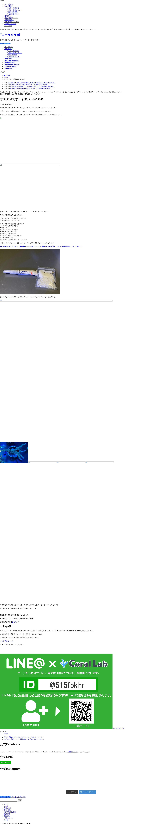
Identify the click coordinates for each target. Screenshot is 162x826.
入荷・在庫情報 (13, 8)
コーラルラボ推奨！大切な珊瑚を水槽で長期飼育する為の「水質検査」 (32, 82)
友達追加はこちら (118, 728)
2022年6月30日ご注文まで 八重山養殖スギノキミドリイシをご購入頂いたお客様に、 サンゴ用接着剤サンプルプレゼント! (41, 246)
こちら (14, 622)
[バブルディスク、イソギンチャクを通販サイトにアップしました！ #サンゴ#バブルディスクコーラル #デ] (20, 777)
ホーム (8, 4)
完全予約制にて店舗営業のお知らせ (110, 92)
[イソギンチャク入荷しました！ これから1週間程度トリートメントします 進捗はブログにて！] (61, 783)
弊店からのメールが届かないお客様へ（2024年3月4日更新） (30, 88)
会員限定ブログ (13, 14)
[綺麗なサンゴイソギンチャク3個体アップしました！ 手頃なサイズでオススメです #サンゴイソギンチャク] (61, 777)
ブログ (8, 6)
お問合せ (10, 24)
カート (8, 26)
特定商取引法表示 (10, 812)
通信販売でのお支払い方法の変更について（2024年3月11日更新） (32, 86)
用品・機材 (11, 18)
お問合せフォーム (72, 752)
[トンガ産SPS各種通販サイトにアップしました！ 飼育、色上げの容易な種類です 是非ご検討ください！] (20, 784)
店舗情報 (9, 20)
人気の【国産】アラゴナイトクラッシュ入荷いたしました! (23, 737)
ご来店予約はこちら (7, 641)
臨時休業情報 (12, 12)
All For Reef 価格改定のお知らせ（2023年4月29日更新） (29, 84)
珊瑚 (7, 16)
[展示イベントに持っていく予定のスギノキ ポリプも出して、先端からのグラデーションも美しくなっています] (101, 785)
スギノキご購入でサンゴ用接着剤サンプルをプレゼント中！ (24, 739)
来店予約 (11, 22)
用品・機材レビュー (15, 10)
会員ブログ (7, 808)
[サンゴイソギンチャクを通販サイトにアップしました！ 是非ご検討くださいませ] (101, 776)
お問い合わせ (6, 43)
